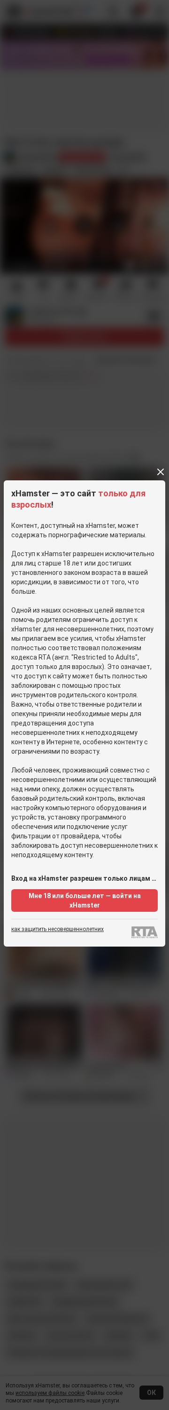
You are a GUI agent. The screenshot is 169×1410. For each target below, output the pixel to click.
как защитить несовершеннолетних (57, 929)
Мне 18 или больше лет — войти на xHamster (85, 900)
